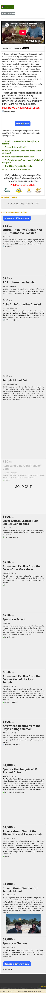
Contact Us (42, 986)
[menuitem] (7, 7)
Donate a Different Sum (17, 218)
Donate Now (22, 123)
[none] (6, 7)
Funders (11, 13)
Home (4, 13)
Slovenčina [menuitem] (6, 8)
